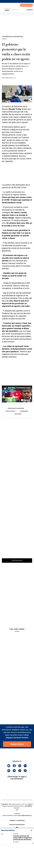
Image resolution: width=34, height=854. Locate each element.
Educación (18, 414)
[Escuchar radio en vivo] (2, 9)
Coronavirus (24, 411)
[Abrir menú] (3, 5)
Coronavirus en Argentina (16, 408)
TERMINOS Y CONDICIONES (17, 820)
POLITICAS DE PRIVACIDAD (17, 824)
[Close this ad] (32, 843)
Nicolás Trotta (10, 411)
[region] (17, 29)
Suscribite (17, 744)
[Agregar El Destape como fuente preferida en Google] (17, 81)
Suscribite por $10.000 (26, 5)
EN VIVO (30, 10)
